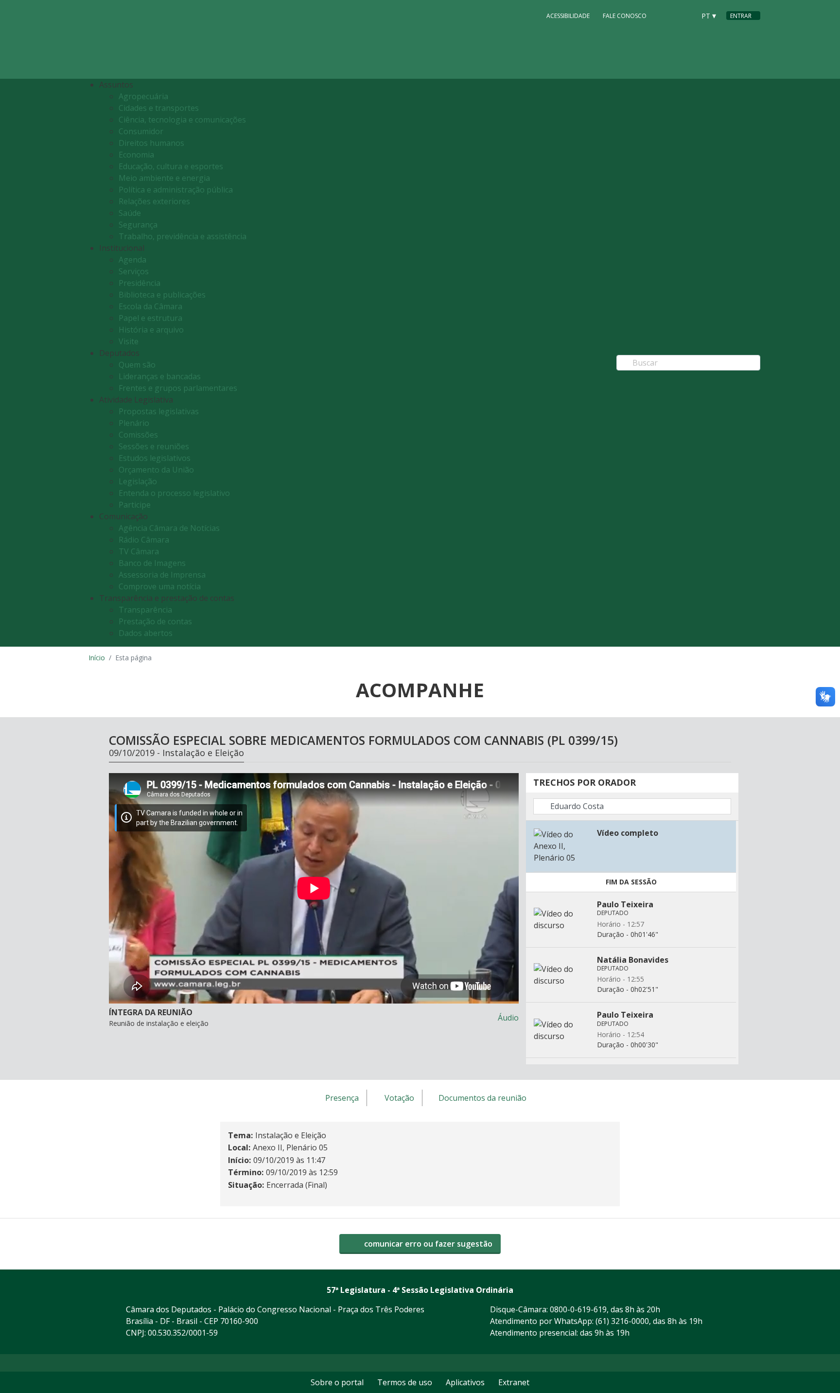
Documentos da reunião (482, 1098)
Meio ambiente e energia (164, 178)
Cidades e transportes (159, 108)
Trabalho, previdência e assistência (182, 236)
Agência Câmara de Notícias (169, 528)
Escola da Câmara (150, 306)
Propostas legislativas (159, 411)
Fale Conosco (625, 16)
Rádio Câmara (144, 539)
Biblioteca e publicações (162, 294)
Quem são (137, 364)
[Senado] (684, 15)
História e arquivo (151, 329)
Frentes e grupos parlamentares (178, 388)
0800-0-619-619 (578, 1309)
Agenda (132, 259)
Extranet (513, 1382)
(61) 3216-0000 (622, 1321)
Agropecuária (143, 96)
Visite (129, 341)
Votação (399, 1098)
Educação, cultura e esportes (171, 166)
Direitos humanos (151, 143)
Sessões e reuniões (154, 446)
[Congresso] (666, 15)
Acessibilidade (568, 16)
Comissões (138, 434)
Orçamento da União (156, 469)
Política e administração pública (176, 189)
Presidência (139, 283)
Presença (342, 1098)
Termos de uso (404, 1382)
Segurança (138, 224)
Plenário (134, 423)
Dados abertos (146, 633)
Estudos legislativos (155, 458)
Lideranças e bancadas (160, 376)
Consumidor (141, 131)
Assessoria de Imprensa (162, 574)
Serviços (134, 271)
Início (96, 657)
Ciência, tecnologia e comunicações (182, 119)
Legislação (138, 481)
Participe (135, 504)
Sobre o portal (337, 1382)
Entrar (741, 16)
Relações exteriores (154, 201)
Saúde (130, 213)
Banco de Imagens (152, 563)
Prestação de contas (155, 621)
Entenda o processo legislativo (174, 493)
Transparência (145, 609)
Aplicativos (465, 1382)
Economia (136, 154)
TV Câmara (139, 551)
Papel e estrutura (150, 318)
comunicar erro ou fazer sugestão (427, 1243)
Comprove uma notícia (160, 586)
